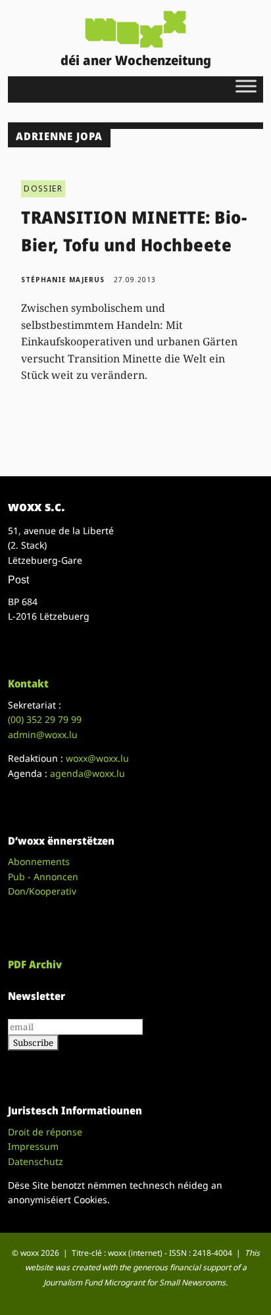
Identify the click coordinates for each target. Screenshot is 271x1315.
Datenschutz (35, 1161)
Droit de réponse (45, 1132)
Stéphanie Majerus (63, 279)
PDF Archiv (35, 964)
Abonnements (39, 861)
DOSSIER (43, 188)
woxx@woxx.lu (97, 758)
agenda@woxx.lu (87, 773)
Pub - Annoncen (43, 876)
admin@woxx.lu (43, 734)
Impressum (33, 1146)
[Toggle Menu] (246, 86)
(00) (45, 719)
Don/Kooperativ (42, 891)
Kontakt (28, 683)
